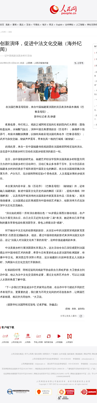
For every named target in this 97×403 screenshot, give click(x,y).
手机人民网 (38, 342)
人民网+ (28, 342)
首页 (2, 25)
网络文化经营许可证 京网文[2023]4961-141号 (51, 374)
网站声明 (87, 354)
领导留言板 (48, 342)
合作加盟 (62, 354)
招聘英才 (46, 354)
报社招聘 (38, 354)
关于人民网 (29, 354)
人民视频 (59, 342)
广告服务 (54, 354)
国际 (10, 32)
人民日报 (5, 342)
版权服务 (70, 354)
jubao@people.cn (88, 359)
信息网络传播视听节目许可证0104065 (18, 374)
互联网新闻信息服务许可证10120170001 (17, 369)
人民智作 (69, 342)
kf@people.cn (40, 364)
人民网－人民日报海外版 (37, 63)
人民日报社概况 (17, 354)
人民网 (3, 32)
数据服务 (79, 354)
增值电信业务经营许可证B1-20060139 (49, 369)
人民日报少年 (16, 342)
